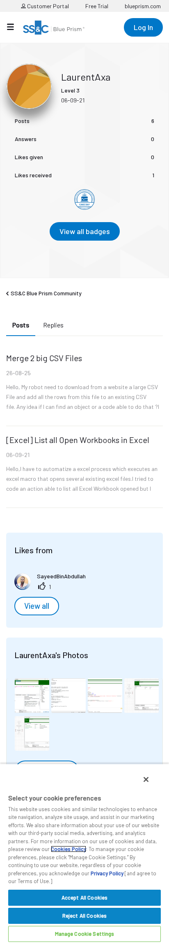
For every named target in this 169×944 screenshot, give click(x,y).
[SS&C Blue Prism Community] (53, 27)
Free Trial (96, 5)
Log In (143, 27)
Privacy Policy (107, 873)
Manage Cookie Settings (84, 933)
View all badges (84, 231)
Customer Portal (47, 5)
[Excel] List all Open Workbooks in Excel (77, 440)
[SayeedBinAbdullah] (53, 587)
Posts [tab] (20, 325)
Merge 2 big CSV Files (44, 358)
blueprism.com (143, 5)
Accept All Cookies (84, 897)
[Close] (146, 779)
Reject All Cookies (84, 915)
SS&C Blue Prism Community (46, 293)
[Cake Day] (84, 199)
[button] (32, 695)
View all (36, 606)
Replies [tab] (53, 325)
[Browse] (14, 27)
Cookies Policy (68, 849)
